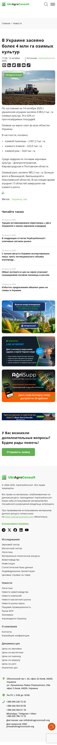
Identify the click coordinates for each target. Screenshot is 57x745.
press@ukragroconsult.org (20, 726)
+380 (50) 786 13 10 (16, 716)
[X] (9, 530)
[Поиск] (46, 4)
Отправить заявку (18, 452)
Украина (17, 199)
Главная (6, 23)
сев (25, 199)
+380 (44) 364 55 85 (16, 705)
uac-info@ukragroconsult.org (34, 720)
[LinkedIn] (21, 530)
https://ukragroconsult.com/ (19, 516)
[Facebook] (15, 530)
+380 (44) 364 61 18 (16, 710)
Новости (17, 23)
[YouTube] (27, 530)
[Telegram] (3, 530)
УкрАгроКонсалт (46, 58)
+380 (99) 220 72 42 (16, 701)
